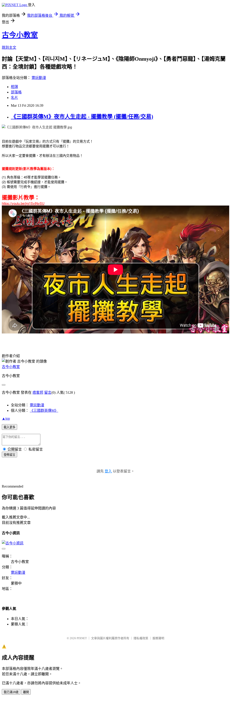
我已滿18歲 (11, 692)
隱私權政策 (141, 638)
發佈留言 (9, 454)
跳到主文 (9, 47)
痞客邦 (37, 392)
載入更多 (9, 427)
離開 (26, 692)
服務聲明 (158, 638)
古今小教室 (20, 35)
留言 (47, 392)
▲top (6, 418)
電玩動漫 (39, 78)
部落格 (16, 92)
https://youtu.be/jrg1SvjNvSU (23, 203)
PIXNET (82, 638)
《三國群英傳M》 (44, 410)
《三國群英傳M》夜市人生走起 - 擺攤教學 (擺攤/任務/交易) (82, 117)
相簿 (14, 87)
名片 (14, 97)
